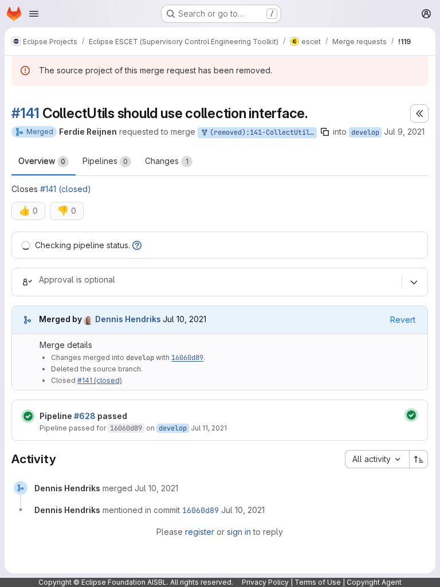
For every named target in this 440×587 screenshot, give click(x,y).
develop (365, 132)
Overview (41, 161)
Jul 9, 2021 (404, 131)
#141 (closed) (65, 189)
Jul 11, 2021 (209, 428)
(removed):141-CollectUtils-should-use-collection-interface (261, 132)
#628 (85, 416)
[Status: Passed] (28, 416)
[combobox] (377, 459)
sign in (239, 532)
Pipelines (105, 161)
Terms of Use (317, 582)
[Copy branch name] (325, 132)
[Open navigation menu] (34, 14)
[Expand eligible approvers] (414, 282)
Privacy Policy (265, 582)
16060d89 (187, 357)
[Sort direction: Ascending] (419, 459)
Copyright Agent (374, 582)
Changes (166, 161)
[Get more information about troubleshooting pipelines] (137, 245)
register (199, 532)
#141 (25, 113)
